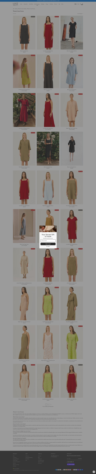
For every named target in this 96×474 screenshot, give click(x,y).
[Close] (55, 227)
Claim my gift (48, 243)
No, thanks (48, 246)
